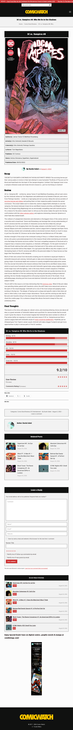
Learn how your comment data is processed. (36, 568)
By (46, 411)
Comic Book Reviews (24, 411)
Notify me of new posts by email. (18, 557)
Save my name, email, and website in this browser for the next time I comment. (31, 539)
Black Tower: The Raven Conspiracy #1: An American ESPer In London (25, 469)
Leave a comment (36, 414)
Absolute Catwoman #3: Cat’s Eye (58, 445)
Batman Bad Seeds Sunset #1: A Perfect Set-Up (57, 456)
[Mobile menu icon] (70, 12)
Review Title (10, 543)
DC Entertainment (36, 411)
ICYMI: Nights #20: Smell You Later (58, 467)
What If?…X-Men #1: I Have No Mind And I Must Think (25, 456)
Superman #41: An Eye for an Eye (24, 445)
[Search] (49, 5)
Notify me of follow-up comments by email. (21, 554)
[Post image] (11, 446)
